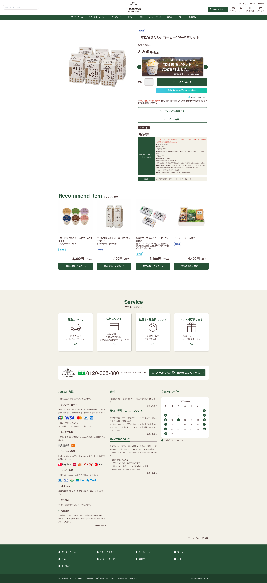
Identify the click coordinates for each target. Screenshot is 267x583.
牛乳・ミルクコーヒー (97, 17)
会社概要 (78, 578)
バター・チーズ (155, 17)
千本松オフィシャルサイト (128, 578)
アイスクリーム (77, 17)
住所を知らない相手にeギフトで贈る (181, 90)
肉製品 (169, 17)
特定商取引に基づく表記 (105, 578)
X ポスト (144, 127)
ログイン (253, 3)
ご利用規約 (89, 578)
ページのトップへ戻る (200, 538)
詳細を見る (99, 525)
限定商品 (192, 17)
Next (206, 67)
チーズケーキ (117, 17)
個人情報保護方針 (65, 578)
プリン (130, 17)
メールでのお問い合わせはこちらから (178, 372)
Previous (139, 67)
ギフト (180, 17)
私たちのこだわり (216, 9)
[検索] (36, 7)
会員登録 (261, 3)
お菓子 (141, 17)
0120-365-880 (102, 372)
